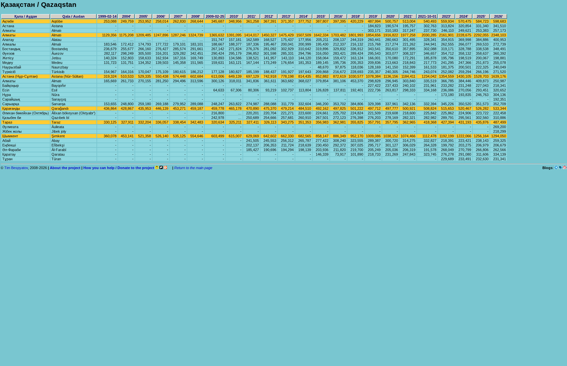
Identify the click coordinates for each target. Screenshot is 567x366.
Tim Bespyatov (16, 168)
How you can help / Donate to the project (118, 168)
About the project (65, 168)
